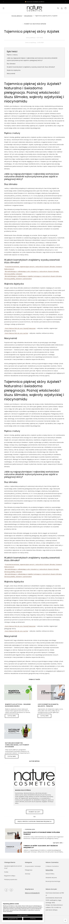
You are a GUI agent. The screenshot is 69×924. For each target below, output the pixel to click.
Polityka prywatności (10, 879)
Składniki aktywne (51, 877)
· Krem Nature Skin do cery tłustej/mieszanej (19, 328)
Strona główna (17, 16)
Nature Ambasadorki (32, 893)
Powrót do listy (34, 812)
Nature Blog (49, 870)
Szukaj (6, 872)
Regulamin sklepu (9, 876)
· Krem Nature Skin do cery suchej (16, 333)
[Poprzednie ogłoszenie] (3, 2)
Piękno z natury (12, 55)
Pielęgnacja (28, 870)
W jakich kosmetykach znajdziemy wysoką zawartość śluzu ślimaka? (31, 67)
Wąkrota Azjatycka (13, 70)
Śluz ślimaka (11, 64)
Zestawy (27, 874)
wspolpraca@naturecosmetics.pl (13, 867)
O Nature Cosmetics (52, 866)
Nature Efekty (50, 874)
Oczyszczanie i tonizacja (33, 866)
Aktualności (28, 16)
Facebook (6, 890)
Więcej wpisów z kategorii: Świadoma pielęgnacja (34, 821)
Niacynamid (11, 73)
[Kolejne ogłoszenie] (65, 2)
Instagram (11, 890)
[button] (3, 8)
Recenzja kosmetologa (53, 881)
